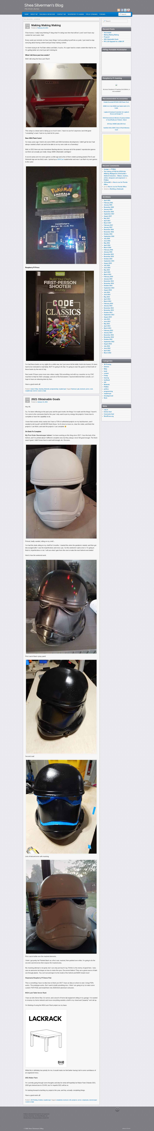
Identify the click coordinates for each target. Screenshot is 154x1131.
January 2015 (108, 279)
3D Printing (34, 1100)
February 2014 (108, 303)
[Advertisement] (116, 148)
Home (27, 14)
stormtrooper (93, 1100)
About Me (34, 14)
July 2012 (107, 346)
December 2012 (109, 335)
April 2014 (107, 299)
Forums (102, 14)
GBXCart (60, 159)
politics (106, 389)
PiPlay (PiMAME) (92, 14)
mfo (70, 1100)
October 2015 (108, 259)
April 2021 (107, 200)
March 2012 (107, 353)
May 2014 (107, 297)
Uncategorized (108, 396)
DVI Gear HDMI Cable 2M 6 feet (116, 124)
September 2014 (109, 288)
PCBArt (113, 169)
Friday (36, 389)
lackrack (82, 389)
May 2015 (107, 270)
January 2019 (108, 209)
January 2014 (108, 306)
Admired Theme (126, 1128)
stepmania (85, 1100)
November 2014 (109, 283)
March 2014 (107, 301)
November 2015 (109, 256)
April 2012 (107, 350)
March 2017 (107, 223)
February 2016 (108, 250)
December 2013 (109, 308)
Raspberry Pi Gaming (76, 14)
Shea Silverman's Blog (44, 5)
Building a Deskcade (47, 14)
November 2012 (109, 337)
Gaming (41, 389)
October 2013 (108, 312)
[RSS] (118, 10)
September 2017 (109, 214)
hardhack (107, 380)
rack (91, 389)
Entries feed (108, 412)
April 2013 (107, 326)
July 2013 (107, 319)
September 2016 (109, 236)
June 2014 (107, 294)
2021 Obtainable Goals (45, 399)
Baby (105, 369)
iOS (105, 382)
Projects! (107, 37)
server (80, 1100)
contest (106, 373)
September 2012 (109, 341)
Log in (106, 409)
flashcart (74, 389)
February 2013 (108, 330)
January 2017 (108, 227)
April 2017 (107, 220)
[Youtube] (128, 10)
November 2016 (109, 232)
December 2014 (109, 281)
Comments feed (109, 414)
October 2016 (108, 234)
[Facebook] (122, 10)
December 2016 (109, 229)
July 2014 (107, 292)
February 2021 (108, 203)
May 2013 (107, 323)
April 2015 (107, 272)
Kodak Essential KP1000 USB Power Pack (116, 102)
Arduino (40, 1100)
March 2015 (107, 274)
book (32, 389)
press (87, 389)
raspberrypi (62, 389)
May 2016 (107, 243)
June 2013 (107, 321)
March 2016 (107, 247)
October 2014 (108, 285)
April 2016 (107, 245)
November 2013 (109, 310)
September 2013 (109, 314)
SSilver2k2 (107, 182)
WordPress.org (109, 416)
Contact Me (61, 14)
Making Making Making (46, 25)
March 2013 (107, 328)
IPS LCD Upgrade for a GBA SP (114, 41)
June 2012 (107, 348)
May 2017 (107, 218)
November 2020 (109, 207)
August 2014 (108, 290)
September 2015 (109, 261)
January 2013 (108, 332)
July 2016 (107, 238)
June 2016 (107, 241)
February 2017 (108, 225)
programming (54, 389)
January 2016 (108, 252)
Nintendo (46, 389)
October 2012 (108, 339)
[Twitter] (125, 10)
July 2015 (107, 265)
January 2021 (108, 205)
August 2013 (108, 317)
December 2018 (109, 211)
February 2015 (108, 276)
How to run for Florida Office (117, 186)
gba (78, 389)
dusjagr (106, 169)
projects (74, 1100)
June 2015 (107, 267)
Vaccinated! (107, 32)
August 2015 (108, 263)
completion (59, 1100)
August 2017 (108, 216)
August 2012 (108, 344)
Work (105, 398)
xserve (35, 391)
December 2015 (109, 254)
